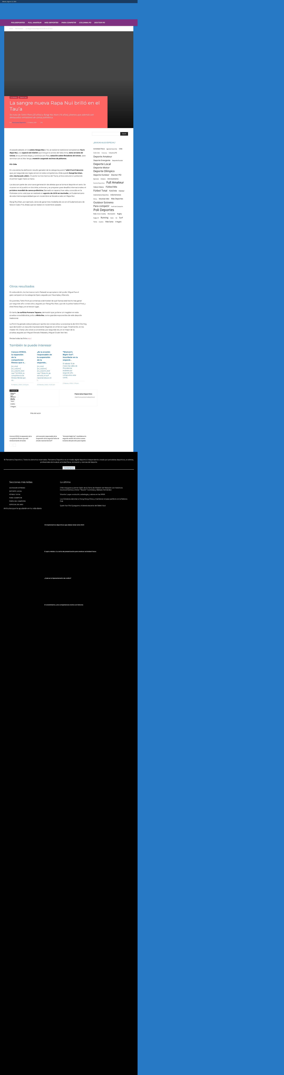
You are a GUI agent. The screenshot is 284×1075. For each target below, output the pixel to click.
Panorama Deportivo (19, 122)
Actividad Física (99, 149)
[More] (87, 137)
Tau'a (12, 401)
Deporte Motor (101, 167)
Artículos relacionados (19, 413)
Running (104, 217)
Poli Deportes (103, 210)
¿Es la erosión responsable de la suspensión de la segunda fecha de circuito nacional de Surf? (47, 438)
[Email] (41, 398)
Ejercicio (96, 179)
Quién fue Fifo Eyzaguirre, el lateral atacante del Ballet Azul (83, 506)
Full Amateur (34, 23)
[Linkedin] (36, 398)
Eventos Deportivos (99, 183)
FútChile (113, 191)
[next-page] (14, 445)
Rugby (119, 214)
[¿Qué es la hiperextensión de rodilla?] (23, 578)
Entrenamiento (112, 179)
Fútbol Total (100, 190)
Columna (104, 153)
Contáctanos (69, 468)
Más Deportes (51, 23)
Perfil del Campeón (117, 206)
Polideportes (18, 23)
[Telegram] (51, 398)
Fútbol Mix (111, 187)
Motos (95, 199)
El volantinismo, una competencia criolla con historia (63, 605)
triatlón (13, 404)
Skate (112, 218)
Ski (116, 218)
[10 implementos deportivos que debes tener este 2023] (23, 524)
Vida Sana (109, 222)
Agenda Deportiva (111, 149)
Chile (120, 149)
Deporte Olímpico (104, 171)
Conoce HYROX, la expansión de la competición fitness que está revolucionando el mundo (21, 438)
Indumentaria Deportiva (100, 195)
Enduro (103, 179)
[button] (125, 22)
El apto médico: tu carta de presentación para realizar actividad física (70, 551)
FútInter (121, 191)
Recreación (111, 214)
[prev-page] (11, 445)
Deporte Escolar (117, 160)
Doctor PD (99, 23)
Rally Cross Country (99, 214)
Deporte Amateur (102, 156)
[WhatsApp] (26, 398)
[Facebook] (31, 398)
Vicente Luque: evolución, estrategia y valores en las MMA (82, 494)
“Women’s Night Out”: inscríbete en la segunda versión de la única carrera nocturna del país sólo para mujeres (74, 438)
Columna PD (85, 23)
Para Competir (68, 23)
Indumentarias (115, 195)
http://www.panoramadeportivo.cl (85, 397)
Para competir (101, 206)
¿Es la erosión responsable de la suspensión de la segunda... (44, 357)
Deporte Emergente (101, 160)
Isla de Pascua (13, 399)
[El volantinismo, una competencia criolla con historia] (23, 604)
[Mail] (84, 401)
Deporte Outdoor (101, 175)
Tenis (95, 222)
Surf (121, 217)
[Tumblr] (46, 398)
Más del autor (35, 413)
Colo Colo (96, 153)
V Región (13, 406)
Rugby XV (96, 218)
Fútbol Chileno (98, 187)
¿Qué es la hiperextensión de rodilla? (57, 578)
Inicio (11, 28)
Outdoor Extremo (103, 202)
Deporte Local (23, 97)
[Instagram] (80, 401)
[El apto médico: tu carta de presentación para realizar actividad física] (23, 551)
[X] (21, 398)
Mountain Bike (104, 199)
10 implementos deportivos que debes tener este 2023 (64, 525)
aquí (29, 338)
